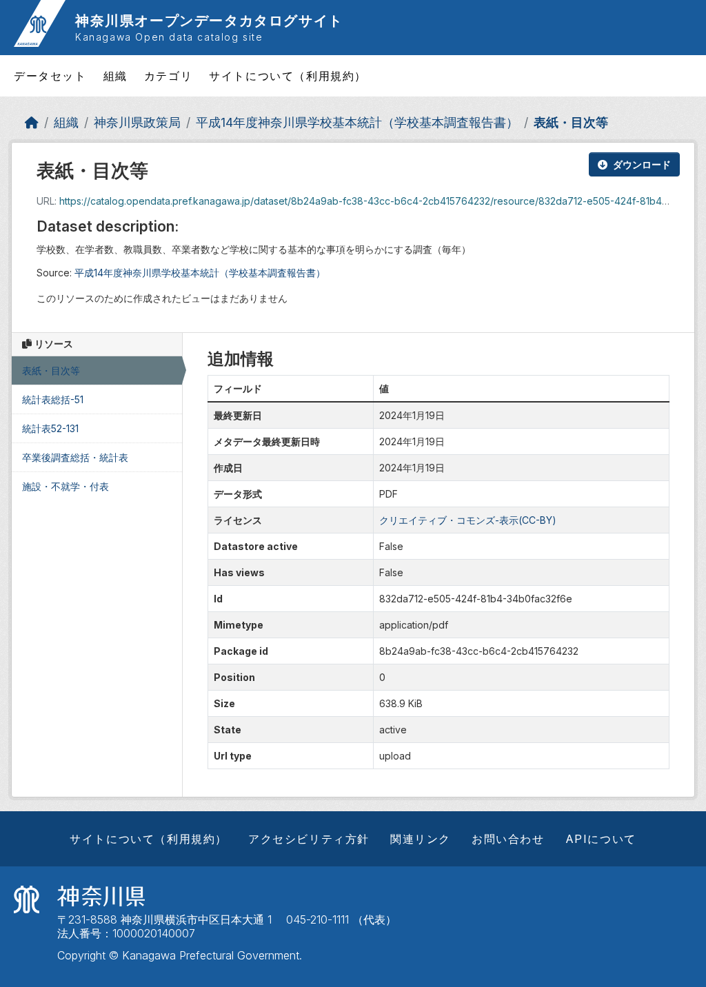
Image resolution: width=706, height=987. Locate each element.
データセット (50, 76)
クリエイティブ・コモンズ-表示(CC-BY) (467, 520)
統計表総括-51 (52, 399)
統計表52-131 (50, 428)
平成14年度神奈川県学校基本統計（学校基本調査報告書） (357, 122)
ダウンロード (642, 164)
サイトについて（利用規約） (288, 76)
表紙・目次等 (571, 122)
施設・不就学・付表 (65, 486)
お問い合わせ (508, 839)
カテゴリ (168, 76)
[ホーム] (32, 122)
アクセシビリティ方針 (309, 839)
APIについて (600, 839)
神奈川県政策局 (137, 122)
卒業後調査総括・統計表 (75, 457)
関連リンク (420, 839)
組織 (115, 76)
